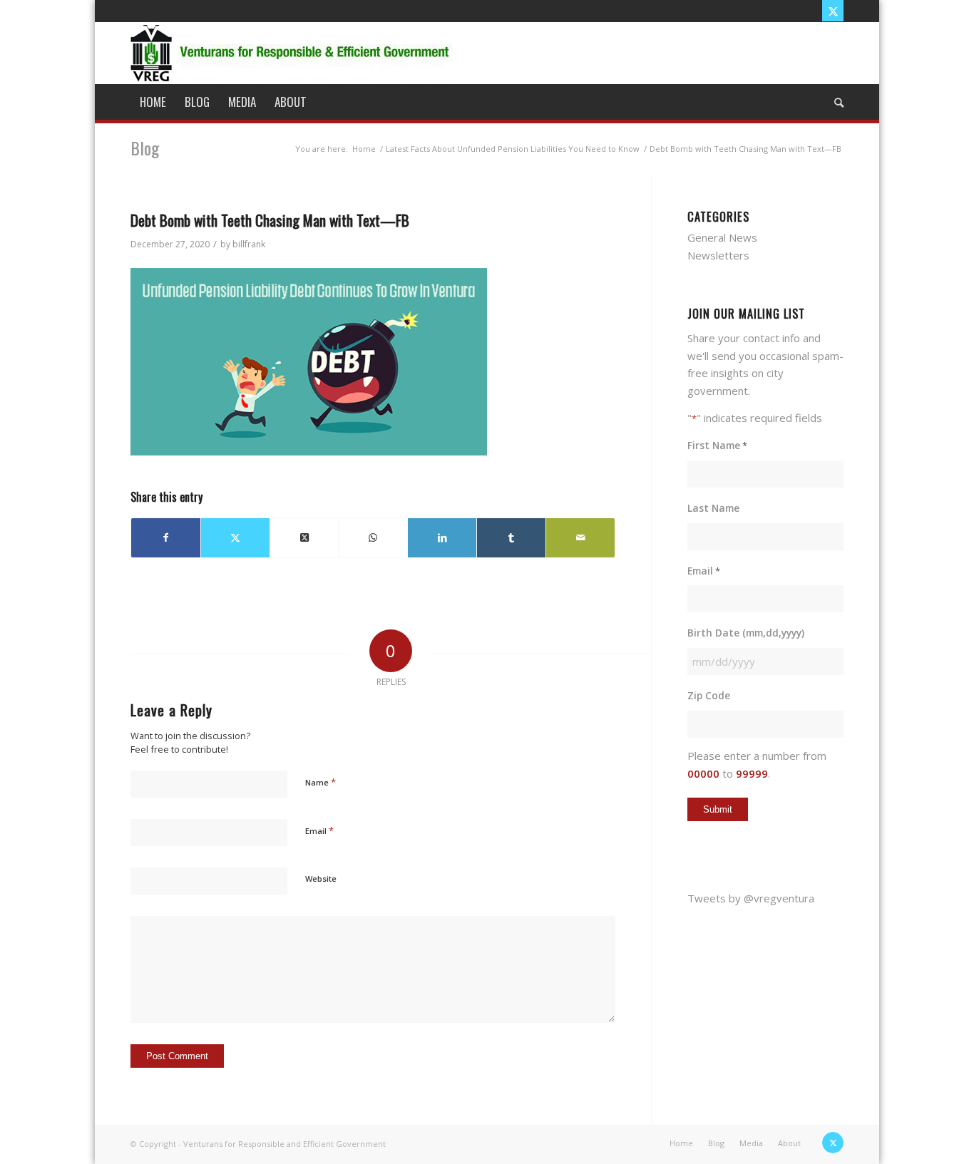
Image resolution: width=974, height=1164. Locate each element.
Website (321, 878)
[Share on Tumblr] (511, 537)
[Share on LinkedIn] (442, 537)
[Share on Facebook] (165, 537)
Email (319, 830)
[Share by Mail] (580, 537)
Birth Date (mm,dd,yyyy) (745, 632)
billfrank (248, 244)
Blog (144, 147)
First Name (717, 445)
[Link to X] (833, 10)
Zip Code (708, 695)
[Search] (834, 102)
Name (320, 782)
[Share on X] (235, 537)
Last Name (713, 508)
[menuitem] (152, 102)
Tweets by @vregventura (750, 898)
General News (722, 237)
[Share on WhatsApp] (373, 537)
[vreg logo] (291, 52)
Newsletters (718, 255)
